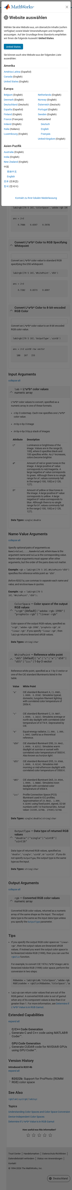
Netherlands (44, 94)
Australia (9, 152)
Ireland (7, 124)
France (7, 119)
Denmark (9, 99)
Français (45, 133)
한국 (6, 186)
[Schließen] (66, 7)
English (45, 129)
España (8, 109)
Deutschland (10, 104)
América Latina (12, 71)
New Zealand (11, 161)
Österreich (43, 104)
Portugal (42, 109)
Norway (42, 99)
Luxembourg (11, 133)
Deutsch (45, 124)
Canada (8, 76)
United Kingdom (46, 138)
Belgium (8, 94)
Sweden (42, 114)
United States (11, 81)
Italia (6, 129)
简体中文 (12, 171)
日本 (6, 181)
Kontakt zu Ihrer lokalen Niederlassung (36, 198)
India (6, 157)
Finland (8, 114)
